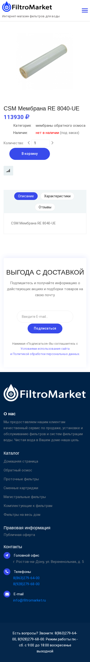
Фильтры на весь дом (22, 514)
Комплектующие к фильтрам (28, 506)
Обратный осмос (18, 470)
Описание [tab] (26, 196)
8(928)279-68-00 (26, 584)
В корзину (30, 154)
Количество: (14, 143)
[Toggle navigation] (85, 10)
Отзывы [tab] (45, 207)
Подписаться (45, 328)
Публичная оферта (19, 535)
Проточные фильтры (21, 479)
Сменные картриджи (21, 488)
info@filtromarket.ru (29, 600)
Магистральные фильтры (25, 497)
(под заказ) (46, 133)
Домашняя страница (21, 461)
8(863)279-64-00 (26, 578)
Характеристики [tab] (57, 196)
